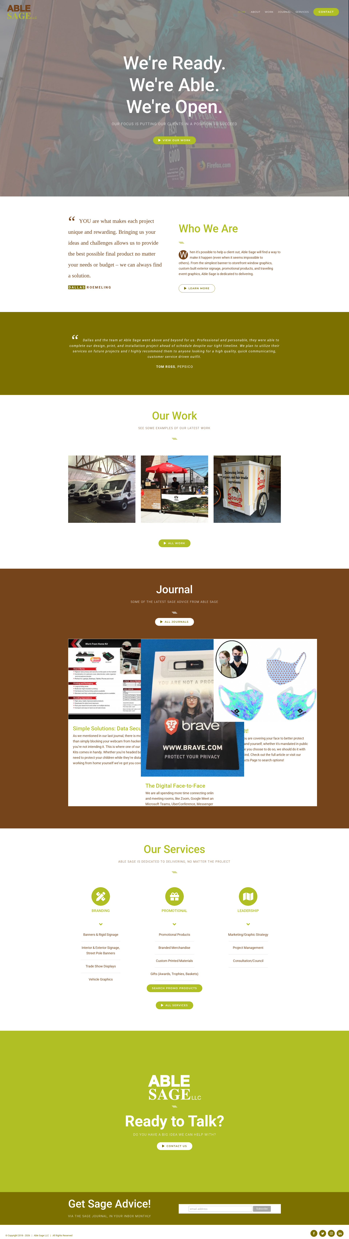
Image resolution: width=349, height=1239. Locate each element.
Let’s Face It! (265, 675)
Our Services (174, 843)
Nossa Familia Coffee (174, 483)
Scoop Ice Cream (247, 483)
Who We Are (208, 228)
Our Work (174, 410)
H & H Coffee (102, 483)
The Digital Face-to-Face (192, 702)
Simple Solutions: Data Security (120, 674)
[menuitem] (242, 12)
